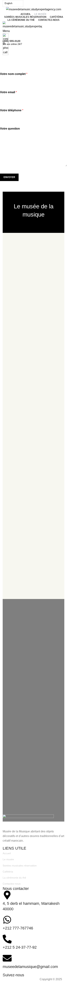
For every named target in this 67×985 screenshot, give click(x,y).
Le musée (8, 859)
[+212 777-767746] (7, 919)
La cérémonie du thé (14, 877)
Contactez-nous (12, 883)
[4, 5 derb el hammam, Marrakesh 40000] (7, 895)
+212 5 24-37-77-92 (20, 947)
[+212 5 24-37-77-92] (7, 939)
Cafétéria (8, 871)
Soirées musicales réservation (20, 865)
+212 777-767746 (18, 928)
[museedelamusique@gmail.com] (7, 958)
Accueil (7, 853)
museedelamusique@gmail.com (30, 966)
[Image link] (28, 821)
